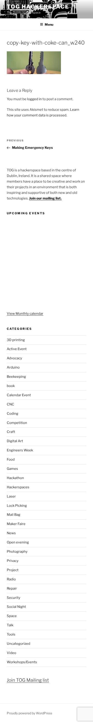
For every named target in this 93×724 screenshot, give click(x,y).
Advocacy (14, 358)
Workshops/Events (22, 662)
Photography (17, 552)
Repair (12, 588)
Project (13, 570)
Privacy (13, 561)
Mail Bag (13, 515)
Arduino (13, 367)
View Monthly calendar (25, 314)
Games (12, 469)
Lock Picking (17, 506)
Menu (49, 24)
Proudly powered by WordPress (29, 713)
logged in (34, 99)
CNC (10, 404)
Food (11, 459)
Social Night (16, 607)
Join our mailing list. (45, 198)
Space (12, 616)
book (11, 386)
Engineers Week (20, 450)
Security (13, 598)
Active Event (17, 349)
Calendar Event (19, 395)
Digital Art (15, 441)
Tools (11, 634)
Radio (11, 579)
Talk (10, 625)
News (11, 533)
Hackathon (15, 478)
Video (11, 653)
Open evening (18, 542)
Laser (11, 496)
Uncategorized (18, 644)
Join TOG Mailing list (28, 680)
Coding (12, 414)
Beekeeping (16, 377)
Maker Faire (16, 524)
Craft (11, 432)
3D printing (16, 340)
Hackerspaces (18, 487)
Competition (17, 423)
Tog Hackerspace (38, 6)
